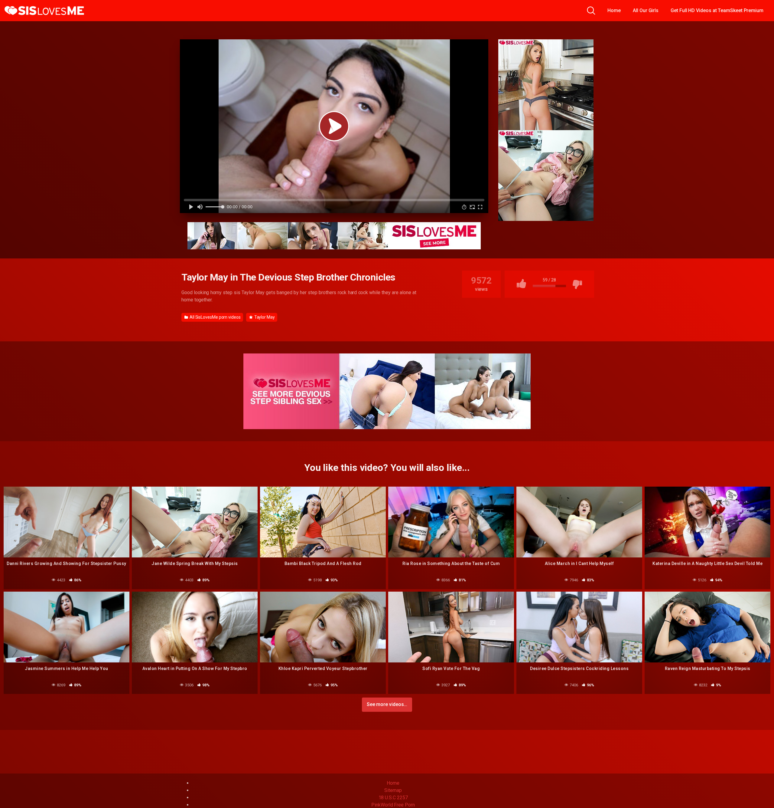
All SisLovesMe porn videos (215, 317)
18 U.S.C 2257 (393, 797)
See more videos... (387, 704)
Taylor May (264, 317)
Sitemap (393, 790)
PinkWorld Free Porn (393, 805)
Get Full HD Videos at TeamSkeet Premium (717, 10)
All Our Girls (646, 10)
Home (614, 10)
